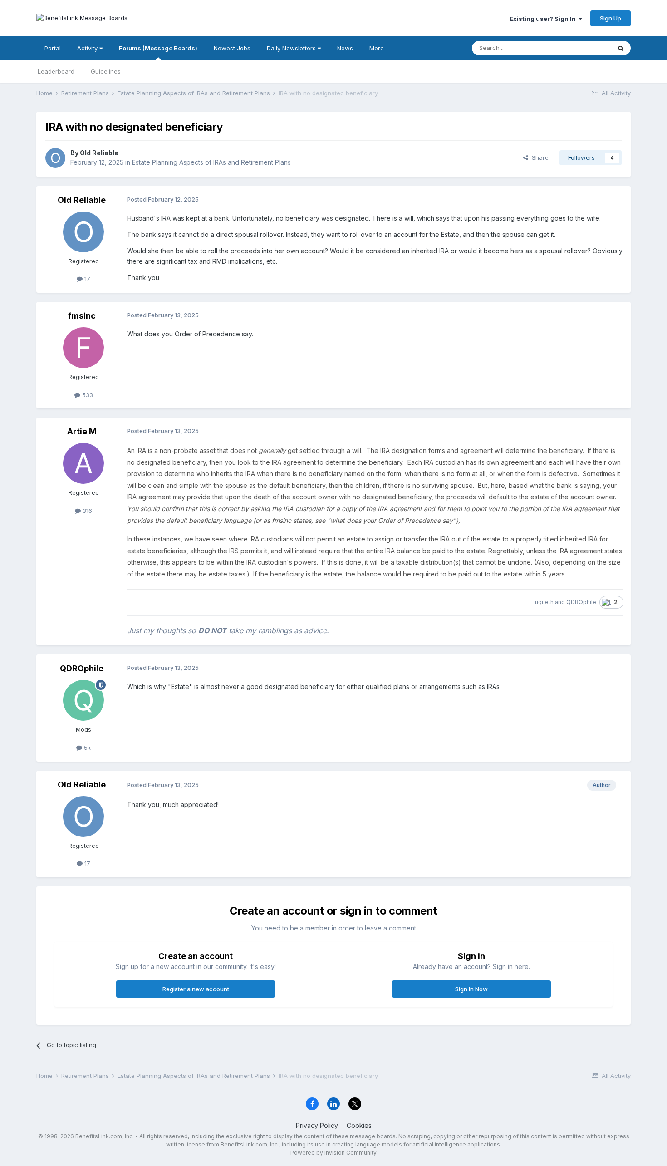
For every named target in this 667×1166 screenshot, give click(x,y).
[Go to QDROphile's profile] (83, 700)
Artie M (82, 431)
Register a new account (195, 989)
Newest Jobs (232, 48)
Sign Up (610, 18)
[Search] (621, 48)
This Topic (584, 47)
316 (86, 510)
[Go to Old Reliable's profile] (55, 158)
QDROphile (581, 602)
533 (86, 395)
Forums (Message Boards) (158, 48)
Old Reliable (99, 153)
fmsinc (82, 315)
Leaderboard (56, 71)
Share (538, 157)
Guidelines (106, 71)
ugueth (544, 602)
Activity (88, 48)
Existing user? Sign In (544, 18)
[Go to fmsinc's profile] (83, 347)
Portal (52, 48)
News (345, 48)
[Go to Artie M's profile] (83, 463)
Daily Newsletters (292, 48)
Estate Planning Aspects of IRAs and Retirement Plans (211, 162)
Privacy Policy (317, 1125)
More (376, 48)
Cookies (359, 1125)
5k (86, 747)
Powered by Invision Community (333, 1152)
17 (86, 278)
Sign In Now (471, 989)
